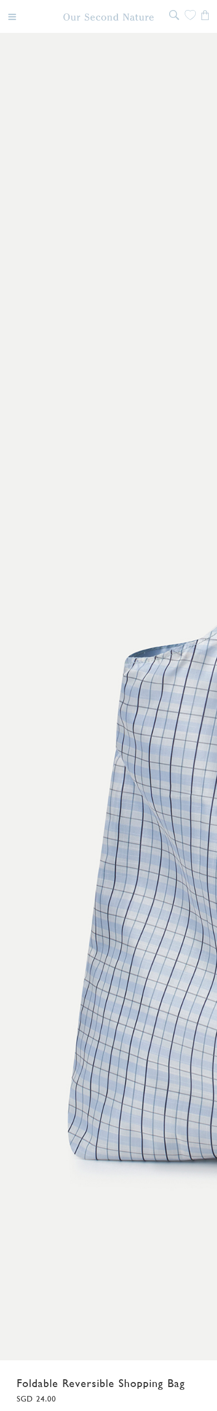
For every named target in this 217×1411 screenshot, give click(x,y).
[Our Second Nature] (108, 17)
